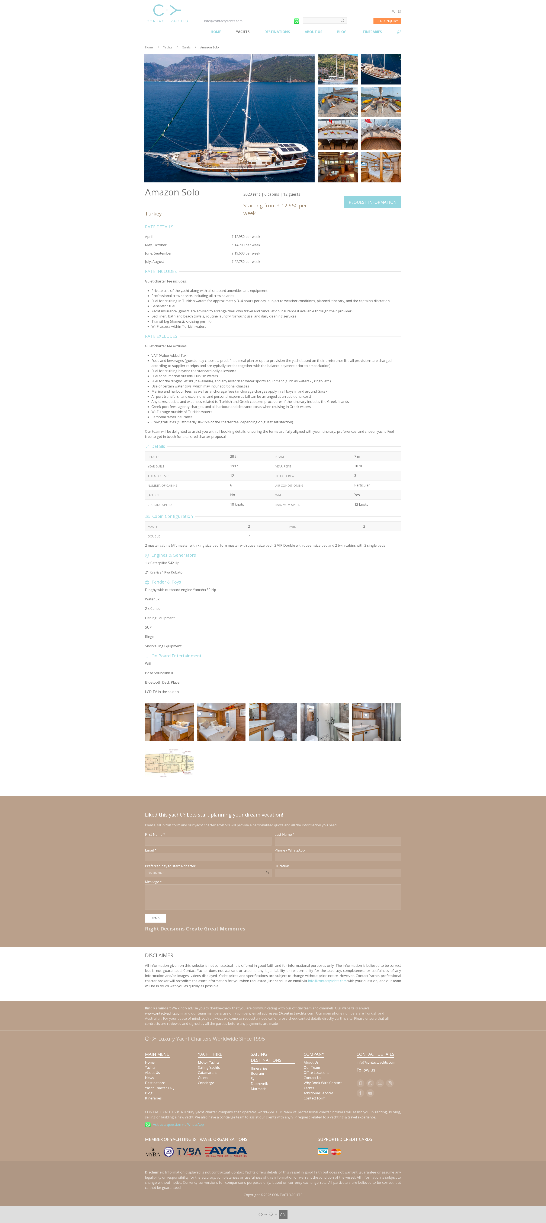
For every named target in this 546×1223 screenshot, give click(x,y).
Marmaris (258, 1088)
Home (216, 31)
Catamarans (207, 1072)
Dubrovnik (259, 1083)
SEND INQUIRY (387, 21)
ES (399, 11)
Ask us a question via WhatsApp (178, 1124)
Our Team (312, 1067)
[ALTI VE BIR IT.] (273, 1214)
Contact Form (314, 1098)
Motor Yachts (208, 1062)
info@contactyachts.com (223, 21)
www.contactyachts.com (164, 1013)
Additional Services (319, 1093)
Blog (342, 31)
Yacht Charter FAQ (159, 1088)
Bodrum (257, 1073)
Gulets (186, 47)
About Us (313, 31)
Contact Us (312, 1077)
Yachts (243, 31)
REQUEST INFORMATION (372, 202)
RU (393, 11)
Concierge (206, 1082)
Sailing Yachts (209, 1067)
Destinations (277, 31)
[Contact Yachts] (167, 13)
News (149, 1077)
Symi (254, 1078)
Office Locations (316, 1072)
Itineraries (372, 31)
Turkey (153, 213)
